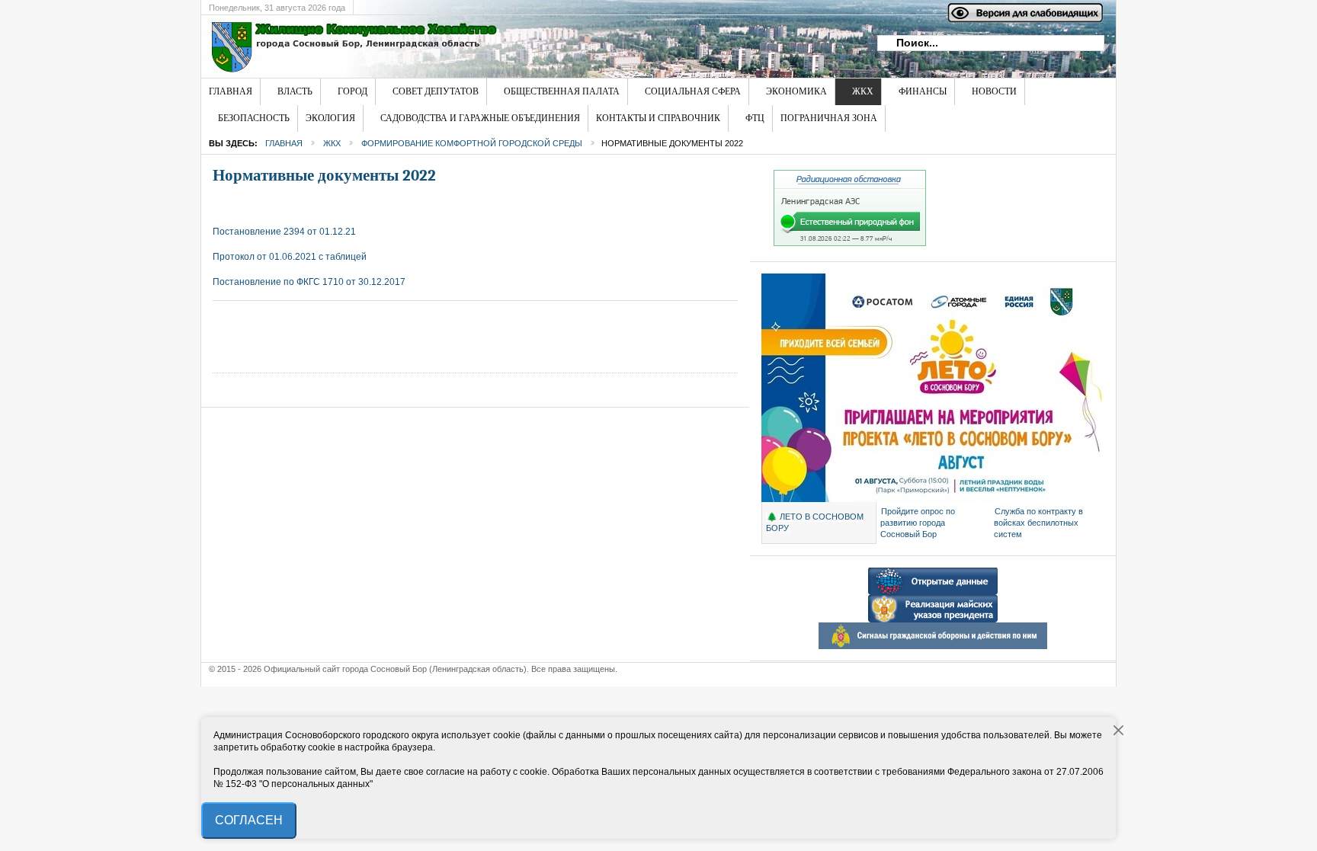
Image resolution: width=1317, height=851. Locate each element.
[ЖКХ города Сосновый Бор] (449, 46)
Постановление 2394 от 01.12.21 (284, 231)
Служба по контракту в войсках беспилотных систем (1038, 523)
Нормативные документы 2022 (324, 175)
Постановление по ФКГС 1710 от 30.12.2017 (309, 282)
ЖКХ (332, 143)
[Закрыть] (1118, 730)
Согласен (249, 820)
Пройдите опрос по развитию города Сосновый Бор (917, 523)
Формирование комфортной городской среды (471, 143)
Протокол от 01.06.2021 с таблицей (290, 256)
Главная (284, 143)
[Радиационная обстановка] (850, 243)
